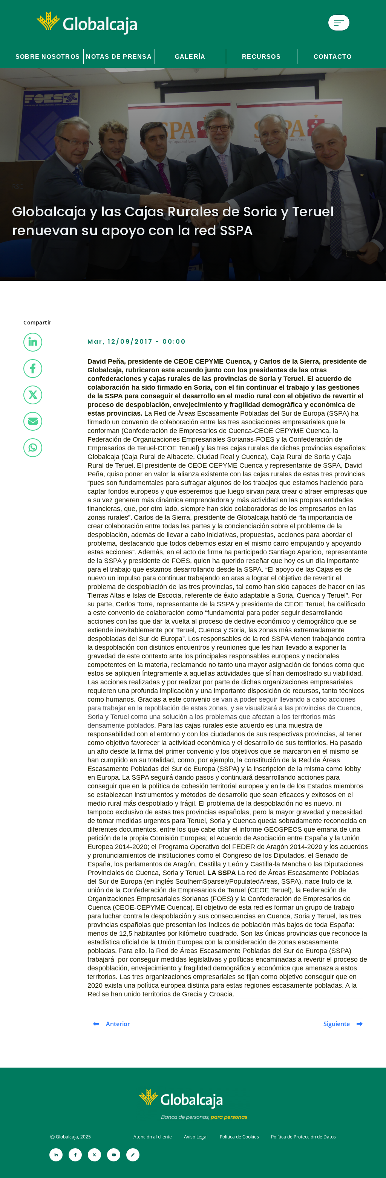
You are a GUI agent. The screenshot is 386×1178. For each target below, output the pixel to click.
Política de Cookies (239, 1137)
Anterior (118, 1024)
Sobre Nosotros (47, 56)
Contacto (333, 56)
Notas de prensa (119, 56)
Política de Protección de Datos (303, 1137)
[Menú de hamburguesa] (339, 22)
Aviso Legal (196, 1137)
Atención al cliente (152, 1137)
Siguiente (336, 1024)
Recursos (261, 56)
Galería (190, 56)
